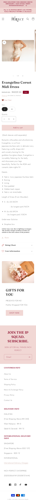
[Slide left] (13, 76)
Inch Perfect (15, 499)
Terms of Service (10, 379)
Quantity (4, 114)
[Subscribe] (29, 357)
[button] (3, 19)
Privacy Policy (9, 395)
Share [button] (7, 237)
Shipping (4, 95)
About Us (7, 374)
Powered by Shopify (23, 499)
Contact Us (8, 400)
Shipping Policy (10, 384)
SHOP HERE (14, 313)
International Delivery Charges (16, 463)
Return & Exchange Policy (13, 389)
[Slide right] (23, 76)
